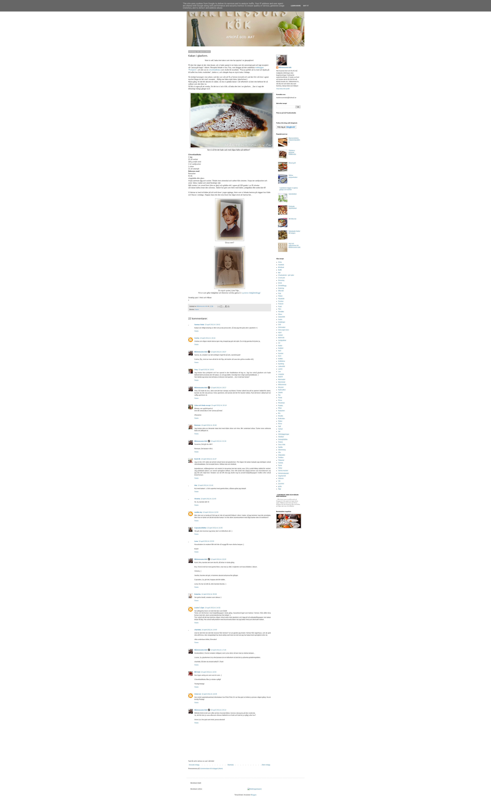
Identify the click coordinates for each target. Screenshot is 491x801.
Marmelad (281, 382)
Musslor (281, 387)
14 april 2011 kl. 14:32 (212, 608)
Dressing (281, 280)
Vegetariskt (282, 476)
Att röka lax (292, 219)
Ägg (279, 489)
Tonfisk (280, 463)
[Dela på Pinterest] (228, 306)
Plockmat (281, 403)
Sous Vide (281, 444)
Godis (280, 319)
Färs (279, 309)
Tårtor (280, 468)
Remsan (197, 425)
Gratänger (281, 322)
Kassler (280, 353)
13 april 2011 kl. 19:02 (206, 370)
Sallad (280, 429)
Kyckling (281, 364)
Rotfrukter (281, 418)
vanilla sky (198, 512)
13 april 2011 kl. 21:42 (205, 485)
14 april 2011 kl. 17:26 (218, 650)
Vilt (279, 481)
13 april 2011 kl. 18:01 (212, 325)
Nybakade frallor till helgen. (294, 232)
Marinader (281, 379)
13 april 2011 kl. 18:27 (218, 352)
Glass (280, 314)
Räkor (280, 421)
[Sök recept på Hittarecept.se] (255, 789)
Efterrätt (280, 291)
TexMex (280, 457)
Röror (280, 424)
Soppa (280, 442)
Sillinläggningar (283, 434)
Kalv (279, 351)
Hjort (279, 332)
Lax (279, 371)
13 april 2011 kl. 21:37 (208, 459)
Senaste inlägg (194, 765)
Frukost (280, 304)
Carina (196, 338)
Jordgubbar (282, 340)
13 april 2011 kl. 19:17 (218, 388)
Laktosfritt (281, 366)
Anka (280, 262)
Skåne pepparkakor (293, 176)
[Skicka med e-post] (218, 306)
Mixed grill (292, 163)
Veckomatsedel (283, 473)
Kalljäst (280, 348)
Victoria (197, 499)
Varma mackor (283, 470)
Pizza (280, 400)
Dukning (281, 288)
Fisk (279, 293)
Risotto (280, 416)
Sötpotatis (281, 455)
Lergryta (281, 374)
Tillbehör (281, 460)
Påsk (280, 408)
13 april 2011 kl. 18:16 (207, 338)
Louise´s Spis (199, 608)
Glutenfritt (281, 317)
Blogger (253, 795)
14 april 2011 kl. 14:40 (209, 630)
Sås (279, 452)
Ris (279, 413)
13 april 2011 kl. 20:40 (209, 425)
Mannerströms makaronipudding (294, 140)
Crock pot (281, 278)
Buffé (280, 270)
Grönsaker (281, 327)
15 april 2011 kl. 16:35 (209, 694)
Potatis (280, 405)
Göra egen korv (283, 330)
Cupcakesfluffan (200, 528)
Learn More (296, 6)
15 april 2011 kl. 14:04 (208, 672)
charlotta (197, 630)
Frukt (280, 306)
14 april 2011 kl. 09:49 (209, 594)
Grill (279, 325)
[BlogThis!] (221, 306)
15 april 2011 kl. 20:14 (218, 710)
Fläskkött (281, 299)
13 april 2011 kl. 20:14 (219, 405)
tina (195, 485)
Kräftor (280, 359)
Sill (279, 431)
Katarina (197, 594)
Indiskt (280, 335)
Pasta (280, 398)
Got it (306, 6)
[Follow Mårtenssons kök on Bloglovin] (286, 128)
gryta (280, 486)
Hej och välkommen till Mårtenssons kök (294, 245)
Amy (196, 370)
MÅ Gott (197, 672)
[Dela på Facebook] (226, 306)
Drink (280, 283)
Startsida (230, 765)
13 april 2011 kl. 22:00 (206, 541)
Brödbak (281, 267)
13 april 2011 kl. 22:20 (218, 559)
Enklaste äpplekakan (293, 207)
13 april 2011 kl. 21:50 (210, 512)
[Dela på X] (223, 306)
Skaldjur (281, 437)
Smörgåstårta (282, 439)
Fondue (280, 301)
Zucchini (281, 484)
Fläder (280, 296)
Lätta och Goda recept (202, 405)
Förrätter (281, 312)
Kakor (197, 309)
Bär (279, 273)
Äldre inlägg (266, 765)
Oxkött (280, 392)
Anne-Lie (197, 694)
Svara (196, 331)
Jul (279, 343)
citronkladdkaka (215, 70)
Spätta (280, 447)
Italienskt (281, 338)
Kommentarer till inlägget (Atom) (211, 768)
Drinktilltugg (282, 286)
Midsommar (282, 384)
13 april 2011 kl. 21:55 (214, 528)
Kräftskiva (281, 361)
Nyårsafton (282, 390)
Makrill (280, 377)
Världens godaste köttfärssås (292, 152)
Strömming (282, 450)
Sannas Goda (199, 325)
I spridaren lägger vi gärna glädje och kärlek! (288, 189)
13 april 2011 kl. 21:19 (218, 441)
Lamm (280, 369)
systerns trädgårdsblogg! (251, 293)
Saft (279, 426)
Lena (196, 541)
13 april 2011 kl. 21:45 (208, 499)
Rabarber (281, 411)
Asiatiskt (281, 265)
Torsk (280, 465)
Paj (279, 395)
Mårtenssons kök (200, 352)
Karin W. (197, 459)
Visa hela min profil (282, 89)
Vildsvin (281, 478)
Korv (279, 356)
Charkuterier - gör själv (286, 275)
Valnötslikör (293, 194)
